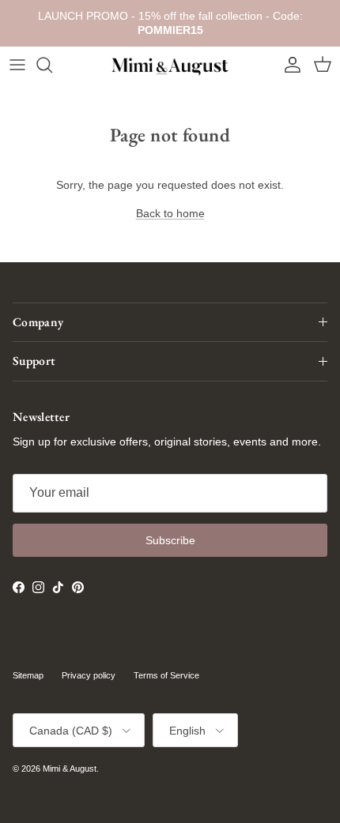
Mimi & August (69, 768)
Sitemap (28, 675)
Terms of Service (166, 675)
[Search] (52, 64)
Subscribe (170, 540)
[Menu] (17, 64)
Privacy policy (88, 675)
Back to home (170, 213)
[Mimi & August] (170, 65)
